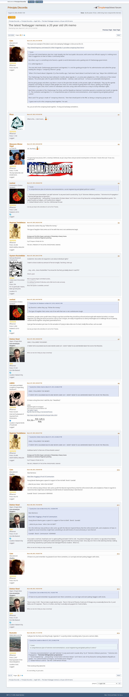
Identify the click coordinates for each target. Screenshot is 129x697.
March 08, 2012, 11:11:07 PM (34, 633)
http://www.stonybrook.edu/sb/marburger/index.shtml (42, 415)
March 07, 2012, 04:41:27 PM (34, 255)
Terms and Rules (112, 695)
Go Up (10, 675)
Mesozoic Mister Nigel (15, 145)
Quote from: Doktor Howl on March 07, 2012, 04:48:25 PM (46, 387)
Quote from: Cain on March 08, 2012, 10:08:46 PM (44, 509)
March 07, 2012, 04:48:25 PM (34, 339)
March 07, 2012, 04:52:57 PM (34, 433)
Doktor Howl (14, 339)
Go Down (11, 35)
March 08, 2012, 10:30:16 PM (34, 588)
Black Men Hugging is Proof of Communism (40, 476)
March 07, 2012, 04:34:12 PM (34, 222)
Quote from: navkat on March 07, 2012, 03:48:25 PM (44, 640)
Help (105, 695)
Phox (11, 114)
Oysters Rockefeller (17, 256)
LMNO (12, 383)
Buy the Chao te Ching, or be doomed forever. (40, 412)
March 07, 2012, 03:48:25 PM (34, 183)
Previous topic (107, 30)
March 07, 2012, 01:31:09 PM (34, 40)
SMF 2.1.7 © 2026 (10, 695)
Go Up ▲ (120, 695)
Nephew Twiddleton (17, 222)
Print (118, 35)
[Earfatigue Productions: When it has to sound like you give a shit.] (10, 420)
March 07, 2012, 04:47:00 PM (34, 299)
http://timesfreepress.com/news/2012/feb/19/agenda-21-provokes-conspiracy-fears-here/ (55, 48)
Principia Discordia (17, 7)
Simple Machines (20, 695)
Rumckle (13, 633)
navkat (12, 183)
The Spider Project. (32, 410)
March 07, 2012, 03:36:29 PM (34, 144)
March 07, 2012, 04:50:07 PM (34, 383)
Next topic (116, 30)
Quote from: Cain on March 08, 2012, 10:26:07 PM (44, 592)
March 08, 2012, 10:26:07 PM (34, 553)
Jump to (94, 683)
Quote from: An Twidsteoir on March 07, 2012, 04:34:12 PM (46, 303)
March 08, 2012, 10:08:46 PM (34, 469)
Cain (11, 41)
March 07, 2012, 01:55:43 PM (34, 114)
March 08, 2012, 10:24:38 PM (34, 504)
